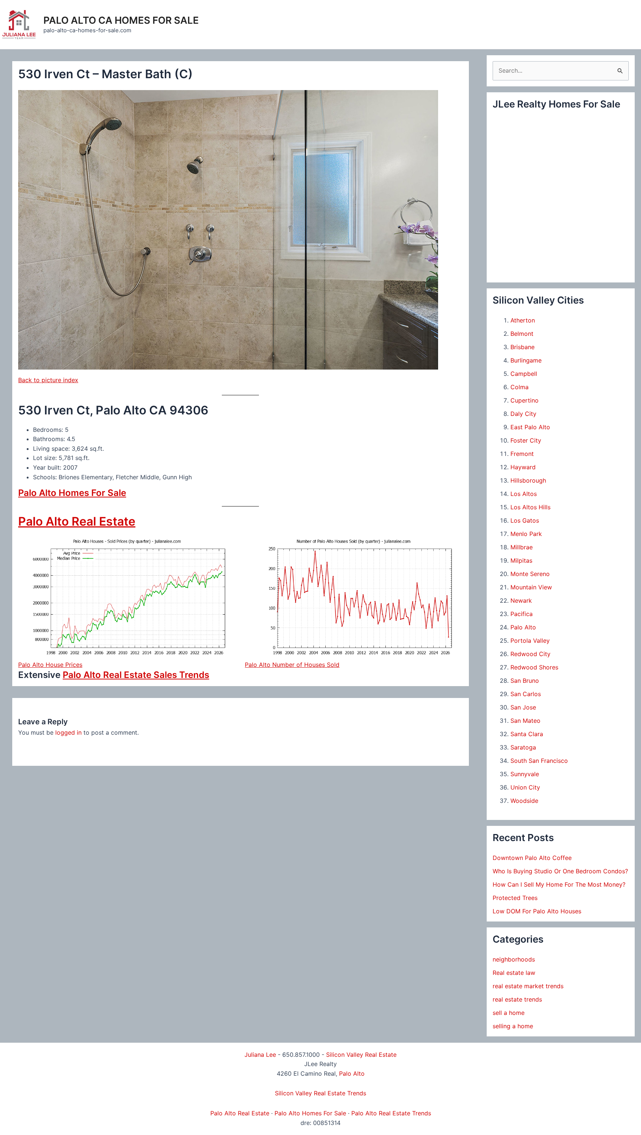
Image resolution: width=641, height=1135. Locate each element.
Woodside (524, 800)
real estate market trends (528, 986)
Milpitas (521, 560)
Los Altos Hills (530, 507)
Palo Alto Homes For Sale (72, 492)
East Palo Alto (530, 427)
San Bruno (524, 680)
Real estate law (514, 972)
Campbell (523, 373)
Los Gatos (524, 520)
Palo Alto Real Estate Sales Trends (136, 674)
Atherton (522, 320)
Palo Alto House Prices (50, 664)
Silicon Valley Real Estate (361, 1054)
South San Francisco (539, 760)
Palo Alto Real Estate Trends (391, 1113)
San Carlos (525, 694)
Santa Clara (526, 734)
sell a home (509, 1012)
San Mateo (525, 720)
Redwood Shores (534, 667)
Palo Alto (523, 627)
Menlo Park (526, 533)
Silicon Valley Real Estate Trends (320, 1093)
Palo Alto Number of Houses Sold (292, 664)
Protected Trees (515, 897)
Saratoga (523, 747)
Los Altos (523, 493)
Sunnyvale (524, 774)
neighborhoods (514, 959)
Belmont (521, 333)
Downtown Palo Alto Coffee (532, 857)
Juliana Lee (260, 1054)
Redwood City (530, 654)
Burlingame (526, 360)
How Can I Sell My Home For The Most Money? (559, 884)
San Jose (523, 707)
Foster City (525, 440)
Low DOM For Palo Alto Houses (537, 911)
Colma (519, 387)
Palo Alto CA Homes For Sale (121, 20)
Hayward (523, 467)
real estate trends (517, 999)
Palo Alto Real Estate (76, 521)
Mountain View (531, 587)
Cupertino (524, 400)
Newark (521, 600)
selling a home (513, 1026)
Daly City (523, 413)
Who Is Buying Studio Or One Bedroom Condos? (560, 871)
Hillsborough (528, 480)
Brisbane (522, 347)
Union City (525, 787)
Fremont (522, 453)
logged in (68, 732)
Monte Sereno (530, 574)
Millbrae (521, 547)
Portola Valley (530, 640)
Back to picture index (48, 380)
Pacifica (521, 614)
